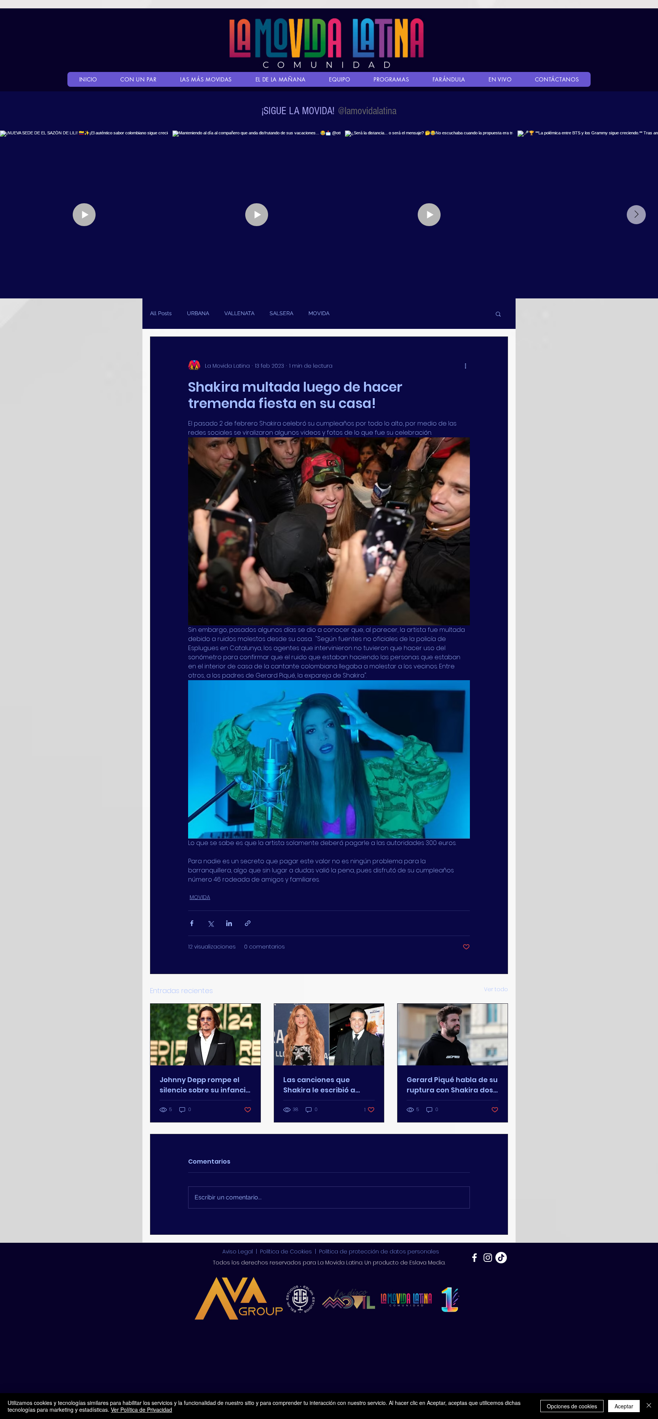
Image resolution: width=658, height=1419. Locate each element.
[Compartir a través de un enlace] (247, 923)
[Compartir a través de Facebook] (191, 923)
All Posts (161, 313)
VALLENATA (239, 313)
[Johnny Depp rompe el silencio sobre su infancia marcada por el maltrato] (205, 1034)
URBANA (198, 313)
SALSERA (281, 313)
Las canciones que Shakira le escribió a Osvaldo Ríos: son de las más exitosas (325, 1085)
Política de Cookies (286, 1251)
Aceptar (624, 1406)
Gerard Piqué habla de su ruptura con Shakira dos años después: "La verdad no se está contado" (452, 1085)
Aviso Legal (238, 1251)
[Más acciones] (465, 365)
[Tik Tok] (501, 1257)
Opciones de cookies (572, 1406)
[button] (498, 314)
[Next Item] (636, 214)
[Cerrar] (648, 1406)
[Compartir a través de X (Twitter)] (210, 923)
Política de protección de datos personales (379, 1251)
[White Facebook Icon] (474, 1257)
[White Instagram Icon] (488, 1257)
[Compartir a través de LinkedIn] (229, 923)
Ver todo (496, 989)
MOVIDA (318, 313)
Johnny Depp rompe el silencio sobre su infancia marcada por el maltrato (205, 1085)
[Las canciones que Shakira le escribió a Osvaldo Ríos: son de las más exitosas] (329, 1034)
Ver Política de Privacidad (141, 1409)
